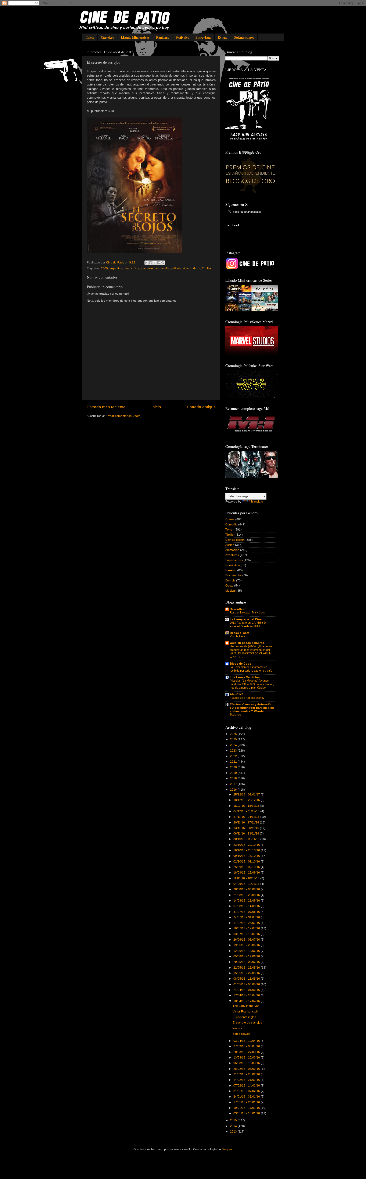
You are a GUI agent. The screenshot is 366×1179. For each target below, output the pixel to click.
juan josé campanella (155, 268)
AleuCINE (236, 694)
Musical (230, 590)
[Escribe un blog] (150, 262)
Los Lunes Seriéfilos (245, 677)
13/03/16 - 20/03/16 (247, 1057)
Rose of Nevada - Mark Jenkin (248, 612)
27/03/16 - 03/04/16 (247, 1046)
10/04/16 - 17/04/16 (247, 1001)
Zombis (230, 580)
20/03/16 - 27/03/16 (247, 1052)
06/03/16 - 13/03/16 (247, 1063)
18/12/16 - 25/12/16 (247, 800)
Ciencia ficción (235, 539)
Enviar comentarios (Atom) (123, 415)
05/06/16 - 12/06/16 (247, 956)
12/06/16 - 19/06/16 (247, 950)
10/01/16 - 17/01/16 (247, 1107)
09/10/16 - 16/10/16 (247, 855)
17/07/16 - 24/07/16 (247, 922)
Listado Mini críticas (135, 37)
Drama (229, 519)
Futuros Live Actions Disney (247, 697)
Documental (233, 575)
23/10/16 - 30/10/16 (247, 844)
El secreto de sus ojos (247, 1022)
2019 (234, 772)
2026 (234, 733)
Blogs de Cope (240, 663)
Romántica (232, 565)
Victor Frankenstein (246, 1011)
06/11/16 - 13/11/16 (246, 833)
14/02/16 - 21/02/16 (247, 1079)
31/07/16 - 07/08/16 (247, 911)
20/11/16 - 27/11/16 (246, 822)
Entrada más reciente (106, 407)
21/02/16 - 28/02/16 (247, 1074)
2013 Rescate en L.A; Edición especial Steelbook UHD (248, 624)
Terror (229, 529)
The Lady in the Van (246, 1005)
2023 (234, 750)
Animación (232, 550)
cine (126, 268)
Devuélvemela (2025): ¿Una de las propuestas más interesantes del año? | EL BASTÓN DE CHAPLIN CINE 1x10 (251, 651)
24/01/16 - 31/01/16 (247, 1096)
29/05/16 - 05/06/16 (247, 961)
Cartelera (107, 37)
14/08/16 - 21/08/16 (247, 900)
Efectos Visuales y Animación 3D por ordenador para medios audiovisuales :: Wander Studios (252, 709)
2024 (234, 745)
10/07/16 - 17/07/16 (247, 928)
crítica (135, 268)
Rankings (162, 37)
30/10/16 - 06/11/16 (246, 839)
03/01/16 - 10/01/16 (247, 1113)
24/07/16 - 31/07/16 (247, 917)
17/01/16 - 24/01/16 (247, 1102)
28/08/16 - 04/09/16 (247, 889)
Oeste (229, 585)
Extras (222, 37)
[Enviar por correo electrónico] (146, 262)
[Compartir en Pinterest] (163, 262)
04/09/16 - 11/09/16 (246, 883)
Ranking (230, 570)
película (176, 268)
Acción (229, 544)
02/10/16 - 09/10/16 (247, 861)
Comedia (231, 524)
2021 (234, 761)
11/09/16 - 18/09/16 (246, 878)
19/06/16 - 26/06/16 (247, 945)
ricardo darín (191, 268)
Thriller (206, 268)
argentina (116, 268)
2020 (234, 767)
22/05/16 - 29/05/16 (247, 967)
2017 (234, 784)
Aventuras (232, 555)
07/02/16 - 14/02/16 (247, 1085)
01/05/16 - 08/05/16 (247, 984)
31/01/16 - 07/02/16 (247, 1091)
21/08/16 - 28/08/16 (247, 895)
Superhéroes (234, 560)
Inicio (90, 37)
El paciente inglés (244, 1017)
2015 (234, 1120)
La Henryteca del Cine (246, 619)
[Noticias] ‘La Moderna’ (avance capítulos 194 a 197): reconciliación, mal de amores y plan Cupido (252, 684)
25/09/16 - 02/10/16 (247, 867)
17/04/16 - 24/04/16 (247, 995)
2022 (234, 756)
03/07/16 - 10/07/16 (247, 934)
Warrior (237, 1028)
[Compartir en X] (154, 262)
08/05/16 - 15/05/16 (247, 978)
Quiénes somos (244, 37)
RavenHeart (238, 609)
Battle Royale (241, 1033)
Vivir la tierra (237, 636)
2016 (234, 789)
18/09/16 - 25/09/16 (247, 872)
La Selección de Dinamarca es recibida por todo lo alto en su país (251, 668)
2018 (234, 778)
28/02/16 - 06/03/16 (247, 1068)
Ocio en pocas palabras (247, 642)
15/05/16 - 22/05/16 (247, 973)
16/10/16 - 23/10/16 (247, 850)
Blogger (227, 1149)
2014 (234, 1126)
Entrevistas (203, 37)
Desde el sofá (240, 632)
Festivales (182, 37)
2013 (234, 1131)
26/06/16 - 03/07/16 (247, 939)
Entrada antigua (201, 407)
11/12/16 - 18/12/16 (246, 805)
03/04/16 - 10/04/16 (247, 1040)
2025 (234, 739)
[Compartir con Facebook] (159, 262)
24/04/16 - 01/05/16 (247, 989)
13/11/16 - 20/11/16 (246, 828)
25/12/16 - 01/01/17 (247, 794)
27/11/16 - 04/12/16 (246, 816)
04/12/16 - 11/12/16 (246, 811)
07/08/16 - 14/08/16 (247, 906)
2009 (104, 268)
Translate (257, 501)
